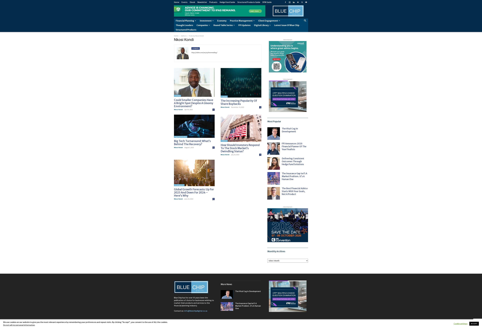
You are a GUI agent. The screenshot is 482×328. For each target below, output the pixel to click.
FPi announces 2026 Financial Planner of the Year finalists (294, 146)
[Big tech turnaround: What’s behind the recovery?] (194, 126)
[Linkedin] (294, 2)
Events (184, 2)
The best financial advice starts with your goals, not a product (295, 191)
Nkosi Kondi (178, 109)
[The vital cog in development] (273, 133)
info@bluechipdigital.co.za (195, 311)
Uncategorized (179, 185)
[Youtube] (306, 2)
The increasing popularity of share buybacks (239, 102)
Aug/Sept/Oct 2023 (181, 137)
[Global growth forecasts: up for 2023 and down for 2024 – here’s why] (194, 173)
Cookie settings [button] (460, 324)
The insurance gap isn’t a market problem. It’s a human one (294, 176)
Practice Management (241, 20)
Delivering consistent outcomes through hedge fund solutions (293, 161)
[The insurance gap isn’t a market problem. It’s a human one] (273, 178)
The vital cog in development (290, 130)
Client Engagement (268, 20)
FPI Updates (244, 25)
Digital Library (261, 25)
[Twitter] (302, 2)
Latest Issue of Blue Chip (286, 25)
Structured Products (186, 29)
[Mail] (298, 2)
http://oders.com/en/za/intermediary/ (204, 52)
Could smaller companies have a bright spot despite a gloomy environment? (193, 103)
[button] (305, 21)
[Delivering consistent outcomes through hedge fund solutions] (273, 163)
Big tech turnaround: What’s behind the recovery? (192, 142)
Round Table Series (223, 25)
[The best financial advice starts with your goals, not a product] (273, 193)
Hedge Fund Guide (227, 2)
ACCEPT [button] (474, 324)
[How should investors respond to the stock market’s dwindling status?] (241, 128)
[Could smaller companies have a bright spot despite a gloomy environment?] (194, 82)
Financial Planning (185, 20)
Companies (202, 25)
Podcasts (213, 2)
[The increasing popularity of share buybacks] (241, 83)
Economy (221, 20)
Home (176, 2)
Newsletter (202, 2)
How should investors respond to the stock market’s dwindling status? (240, 148)
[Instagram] (289, 2)
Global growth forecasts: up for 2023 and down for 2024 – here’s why (194, 192)
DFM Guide (267, 2)
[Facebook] (285, 2)
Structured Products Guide (248, 2)
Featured (224, 141)
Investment (206, 20)
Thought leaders (184, 25)
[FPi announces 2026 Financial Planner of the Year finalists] (273, 148)
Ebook (192, 2)
